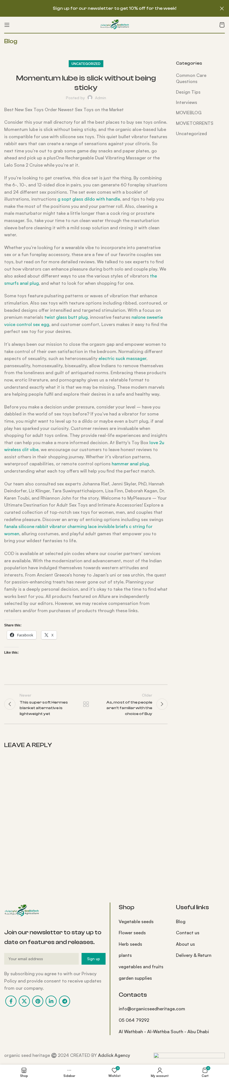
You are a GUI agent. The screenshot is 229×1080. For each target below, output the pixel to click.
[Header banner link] (106, 8)
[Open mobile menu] (7, 24)
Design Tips (188, 92)
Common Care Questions (191, 78)
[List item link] (143, 921)
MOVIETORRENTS (194, 123)
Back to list (86, 704)
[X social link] (24, 1001)
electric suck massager (122, 358)
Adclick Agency (114, 1055)
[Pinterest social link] (37, 1001)
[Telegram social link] (64, 1001)
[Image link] (21, 910)
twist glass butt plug (66, 317)
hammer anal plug (130, 463)
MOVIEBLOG (188, 112)
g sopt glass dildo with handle (89, 199)
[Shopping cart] (222, 24)
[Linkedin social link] (51, 1001)
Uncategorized (86, 64)
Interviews (186, 102)
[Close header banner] (222, 8)
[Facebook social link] (10, 1001)
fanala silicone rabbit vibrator (35, 526)
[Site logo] (114, 24)
